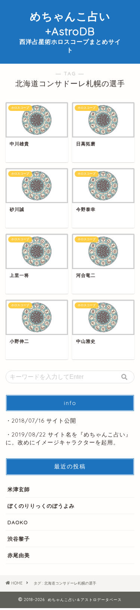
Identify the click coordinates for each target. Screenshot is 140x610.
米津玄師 (18, 489)
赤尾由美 (18, 555)
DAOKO (17, 522)
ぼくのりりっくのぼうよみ (41, 505)
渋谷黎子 (18, 538)
